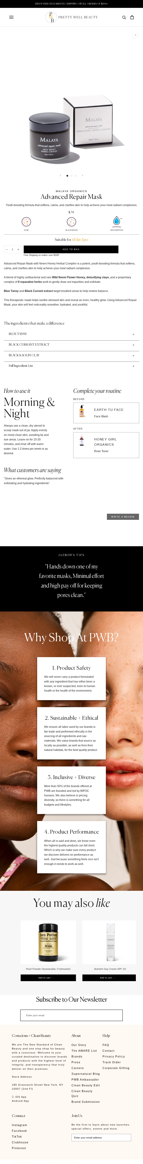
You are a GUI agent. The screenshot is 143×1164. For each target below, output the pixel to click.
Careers (78, 1068)
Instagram (19, 1125)
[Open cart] (132, 17)
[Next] (82, 175)
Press (76, 1062)
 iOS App (19, 1096)
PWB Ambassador (85, 1079)
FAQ (106, 1044)
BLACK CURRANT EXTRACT (29, 344)
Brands (77, 1056)
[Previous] (60, 175)
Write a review (123, 516)
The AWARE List (84, 1050)
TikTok (17, 1136)
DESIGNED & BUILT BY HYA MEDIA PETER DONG (44, 1161)
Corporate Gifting (116, 1068)
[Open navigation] (11, 17)
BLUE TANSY (18, 334)
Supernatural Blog (86, 1073)
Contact (109, 1050)
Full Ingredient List (21, 365)
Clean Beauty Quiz (82, 1094)
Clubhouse (20, 1142)
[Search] (124, 17)
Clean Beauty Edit (86, 1085)
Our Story (79, 1044)
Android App (20, 1100)
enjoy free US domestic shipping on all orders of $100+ (71, 4)
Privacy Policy (114, 1056)
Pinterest (19, 1148)
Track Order (112, 1062)
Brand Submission (86, 1101)
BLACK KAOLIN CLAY (24, 355)
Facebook (19, 1130)
